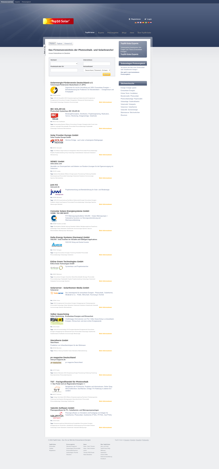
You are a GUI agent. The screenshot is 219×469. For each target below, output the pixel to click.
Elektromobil (76, 200)
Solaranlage (60, 102)
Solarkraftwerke (79, 152)
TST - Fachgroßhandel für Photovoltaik (69, 382)
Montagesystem (68, 399)
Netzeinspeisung (89, 100)
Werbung (103, 450)
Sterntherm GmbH (59, 340)
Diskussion (61, 373)
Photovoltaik (53, 102)
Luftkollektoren (70, 425)
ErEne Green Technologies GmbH (66, 261)
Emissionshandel (82, 98)
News (85, 444)
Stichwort (54, 60)
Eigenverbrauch (65, 150)
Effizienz (68, 124)
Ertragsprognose (81, 303)
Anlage (55, 397)
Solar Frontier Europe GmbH (64, 135)
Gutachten (68, 277)
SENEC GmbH (57, 161)
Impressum (103, 452)
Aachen (58, 95)
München (59, 348)
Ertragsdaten (73, 100)
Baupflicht (61, 98)
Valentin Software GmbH (62, 408)
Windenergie (53, 204)
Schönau (59, 394)
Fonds (92, 124)
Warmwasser (70, 230)
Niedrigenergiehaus (86, 226)
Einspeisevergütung (73, 98)
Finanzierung (81, 174)
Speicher (52, 178)
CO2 (67, 329)
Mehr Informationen (105, 102)
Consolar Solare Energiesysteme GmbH (69, 211)
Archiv (85, 450)
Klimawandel (81, 100)
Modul (78, 150)
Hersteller (93, 174)
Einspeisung (70, 373)
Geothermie (63, 425)
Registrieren (136, 19)
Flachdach (85, 397)
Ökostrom (124, 115)
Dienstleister (61, 174)
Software (92, 425)
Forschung (73, 252)
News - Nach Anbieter (89, 448)
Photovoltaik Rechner (72, 450)
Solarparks (53, 281)
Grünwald (59, 147)
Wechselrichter (67, 128)
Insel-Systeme (63, 202)
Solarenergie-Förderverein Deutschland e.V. (71, 83)
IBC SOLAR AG (57, 109)
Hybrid (57, 202)
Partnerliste (52, 446)
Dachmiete (60, 397)
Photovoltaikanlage (81, 126)
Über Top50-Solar (105, 444)
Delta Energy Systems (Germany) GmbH (70, 237)
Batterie (63, 124)
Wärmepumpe (62, 230)
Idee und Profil (104, 446)
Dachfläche (70, 200)
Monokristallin (64, 126)
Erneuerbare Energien (64, 100)
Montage (85, 277)
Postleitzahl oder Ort (57, 66)
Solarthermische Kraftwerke (57, 333)
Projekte (52, 152)
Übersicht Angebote (71, 446)
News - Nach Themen (89, 446)
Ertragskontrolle (86, 124)
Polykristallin (89, 126)
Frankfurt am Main (61, 223)
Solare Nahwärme (61, 228)
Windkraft (59, 204)
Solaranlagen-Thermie (72, 452)
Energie (82, 200)
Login (149, 19)
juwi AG (54, 185)
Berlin (58, 326)
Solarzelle (95, 305)
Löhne (58, 300)
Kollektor (78, 226)
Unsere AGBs (104, 454)
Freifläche (53, 202)
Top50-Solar (129, 54)
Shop (66, 152)
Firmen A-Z (68, 43)
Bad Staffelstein (61, 121)
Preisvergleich (70, 444)
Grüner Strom (125, 93)
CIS (55, 150)
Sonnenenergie (74, 102)
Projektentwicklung (60, 152)
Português (145, 440)
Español (138, 440)
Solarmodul (60, 128)
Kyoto (73, 331)
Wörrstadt (59, 197)
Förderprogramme (90, 303)
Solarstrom (67, 102)
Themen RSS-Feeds (88, 452)
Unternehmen (87, 60)
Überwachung (54, 154)
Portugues (148, 22)
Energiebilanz (76, 423)
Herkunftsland (88, 66)
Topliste (59, 43)
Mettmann (59, 274)
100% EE (56, 98)
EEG (66, 98)
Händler (63, 226)
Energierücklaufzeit (74, 329)
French (141, 22)
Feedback (103, 458)
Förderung (88, 174)
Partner (52, 43)
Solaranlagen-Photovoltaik (73, 448)
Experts (17, 2)
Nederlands (151, 22)
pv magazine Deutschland (63, 357)
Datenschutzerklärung (106, 456)
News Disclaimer (87, 454)
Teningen (59, 250)
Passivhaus (94, 226)
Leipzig (58, 171)
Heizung (68, 226)
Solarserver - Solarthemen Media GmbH (69, 288)
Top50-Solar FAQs (105, 448)
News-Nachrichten (55, 375)
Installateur (134, 93)
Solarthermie (70, 228)
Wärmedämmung (82, 350)
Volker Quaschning (59, 314)
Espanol (143, 22)
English (138, 22)
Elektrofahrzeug (69, 423)
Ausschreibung (63, 200)
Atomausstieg (57, 124)
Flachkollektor (57, 226)
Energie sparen (74, 174)
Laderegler (58, 126)
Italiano (146, 22)
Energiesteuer (91, 98)
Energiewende (54, 100)
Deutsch (136, 22)
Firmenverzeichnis (7, 2)
